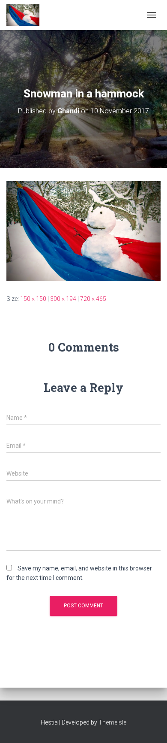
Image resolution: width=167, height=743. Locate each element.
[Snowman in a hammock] (83, 230)
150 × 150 (33, 298)
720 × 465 (93, 298)
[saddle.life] (26, 15)
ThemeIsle (112, 722)
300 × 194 (63, 298)
